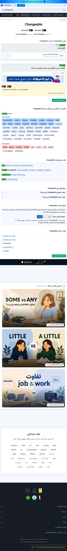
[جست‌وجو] (3, 10)
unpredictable (7, 120)
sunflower (14, 446)
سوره (48, 467)
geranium (43, 450)
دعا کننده (52, 454)
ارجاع (17, 15)
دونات (54, 458)
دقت (12, 458)
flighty (22, 127)
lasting (50, 147)
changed (32, 170)
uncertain (25, 124)
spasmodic (39, 127)
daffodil (46, 446)
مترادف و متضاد (46, 15)
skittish (45, 131)
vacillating (42, 124)
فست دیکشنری (28, 539)
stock (37, 446)
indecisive (55, 127)
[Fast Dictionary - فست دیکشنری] (6, 5)
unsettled (6, 131)
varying (13, 131)
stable (5, 147)
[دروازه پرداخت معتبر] (40, 490)
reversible (37, 139)
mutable (15, 127)
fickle (57, 120)
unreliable (33, 120)
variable (17, 120)
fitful (4, 124)
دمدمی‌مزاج (21, 458)
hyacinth (13, 450)
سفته (50, 462)
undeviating (19, 151)
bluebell (23, 454)
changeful (50, 120)
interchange (16, 165)
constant (19, 147)
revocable (45, 139)
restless (17, 124)
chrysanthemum (31, 450)
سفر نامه (19, 467)
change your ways (9, 239)
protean (38, 131)
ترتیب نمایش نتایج (6, 15)
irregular (25, 120)
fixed (32, 147)
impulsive (58, 124)
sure (44, 147)
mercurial (21, 131)
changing (39, 170)
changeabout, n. (8, 247)
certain (38, 147)
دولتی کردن (45, 458)
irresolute (30, 131)
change (8, 165)
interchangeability (27, 165)
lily (30, 446)
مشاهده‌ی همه (40, 286)
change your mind (9, 236)
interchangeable (22, 170)
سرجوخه (34, 462)
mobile (28, 135)
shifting (10, 124)
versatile (6, 135)
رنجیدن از (18, 462)
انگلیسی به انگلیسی (58, 15)
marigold (32, 454)
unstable (42, 120)
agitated (47, 127)
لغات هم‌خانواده (35, 15)
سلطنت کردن (30, 467)
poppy (14, 454)
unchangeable (8, 151)
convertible (18, 139)
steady (11, 147)
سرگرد (43, 462)
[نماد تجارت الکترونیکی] (34, 490)
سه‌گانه (41, 467)
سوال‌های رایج (25, 15)
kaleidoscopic (37, 135)
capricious (29, 127)
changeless (47, 170)
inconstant (6, 127)
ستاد (26, 462)
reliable (26, 147)
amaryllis (42, 454)
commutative (7, 139)
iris (21, 450)
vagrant (13, 135)
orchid (23, 446)
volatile (50, 124)
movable (21, 135)
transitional (53, 131)
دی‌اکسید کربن (33, 458)
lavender (53, 450)
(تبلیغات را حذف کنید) (55, 73)
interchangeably (12, 179)
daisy (54, 446)
